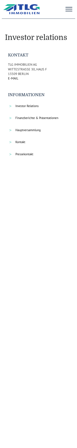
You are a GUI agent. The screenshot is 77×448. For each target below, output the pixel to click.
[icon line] (69, 8)
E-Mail (13, 78)
